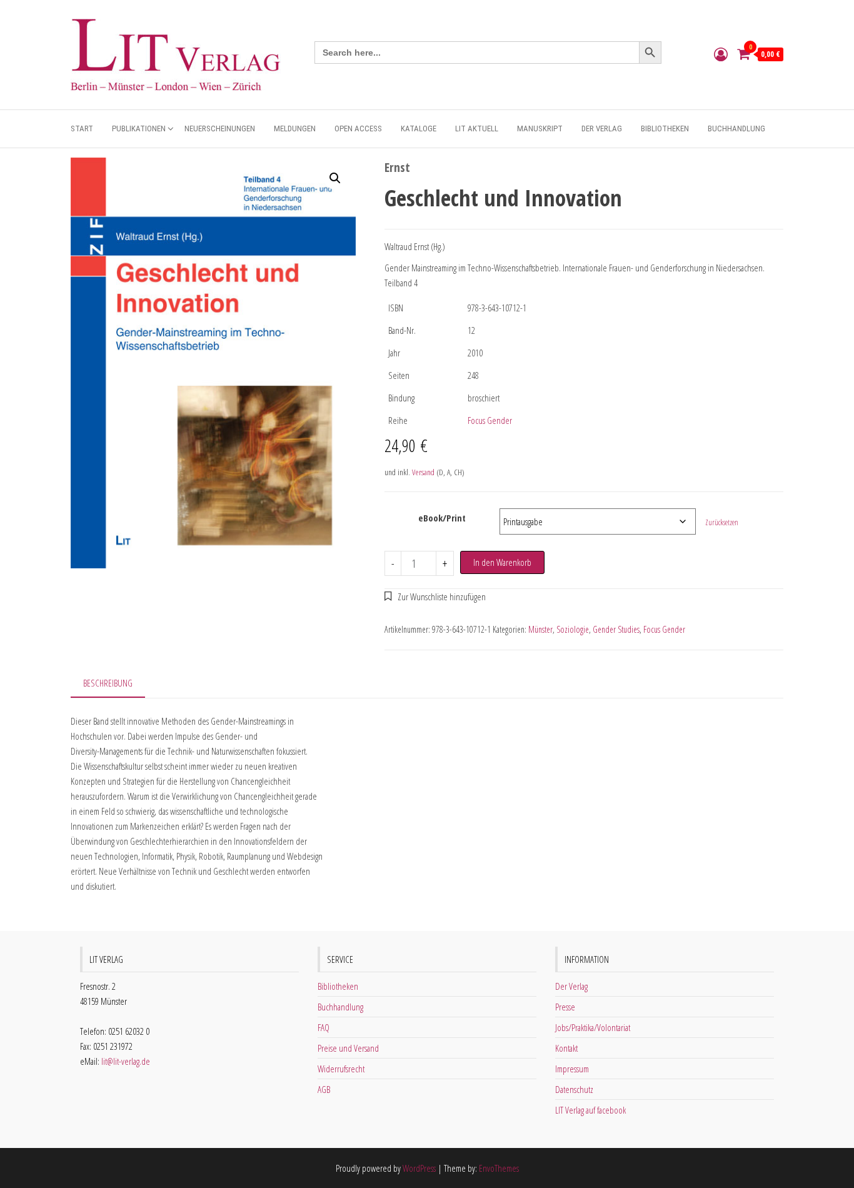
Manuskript (540, 128)
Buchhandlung (736, 128)
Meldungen (295, 128)
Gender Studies (616, 629)
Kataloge (418, 128)
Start (82, 128)
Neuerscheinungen (219, 128)
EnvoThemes (499, 1168)
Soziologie (572, 629)
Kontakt (566, 1048)
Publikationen (139, 128)
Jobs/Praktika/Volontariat (592, 1027)
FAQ (323, 1027)
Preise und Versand (348, 1048)
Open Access (358, 128)
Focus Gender (490, 420)
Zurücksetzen (721, 522)
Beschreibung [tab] (108, 683)
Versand (423, 472)
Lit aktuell (476, 128)
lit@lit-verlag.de (125, 1061)
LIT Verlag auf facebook (590, 1110)
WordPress (419, 1168)
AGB (324, 1089)
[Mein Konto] (721, 53)
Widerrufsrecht (341, 1068)
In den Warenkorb (502, 562)
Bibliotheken (665, 128)
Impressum (572, 1068)
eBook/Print (442, 517)
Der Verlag (601, 128)
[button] (335, 178)
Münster (540, 629)
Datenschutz (574, 1089)
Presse (565, 1006)
